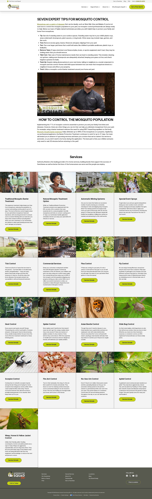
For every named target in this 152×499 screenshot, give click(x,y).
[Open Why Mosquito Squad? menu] (126, 7)
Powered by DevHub (94, 495)
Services (84, 7)
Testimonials (68, 478)
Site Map (86, 495)
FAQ (129, 1)
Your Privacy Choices (77, 495)
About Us (105, 7)
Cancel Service (69, 474)
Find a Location (133, 482)
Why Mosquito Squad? (118, 7)
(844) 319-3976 (140, 1)
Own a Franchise (117, 1)
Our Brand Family (93, 478)
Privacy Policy (56, 495)
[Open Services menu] (87, 7)
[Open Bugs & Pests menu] (99, 7)
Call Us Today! (14, 483)
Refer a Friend (46, 478)
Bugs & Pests (94, 7)
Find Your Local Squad (15, 1)
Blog (125, 1)
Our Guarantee (46, 476)
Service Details (13, 229)
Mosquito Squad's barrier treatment (49, 132)
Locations (92, 474)
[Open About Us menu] (109, 7)
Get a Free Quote (137, 7)
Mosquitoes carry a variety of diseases (51, 24)
